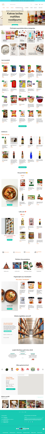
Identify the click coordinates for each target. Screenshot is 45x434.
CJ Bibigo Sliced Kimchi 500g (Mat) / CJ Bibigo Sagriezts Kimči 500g (39, 188)
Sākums (4, 7)
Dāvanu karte (40, 7)
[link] (7, 369)
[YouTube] (25, 412)
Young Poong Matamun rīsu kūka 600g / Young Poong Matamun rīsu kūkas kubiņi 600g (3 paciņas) (22, 292)
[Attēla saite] (9, 36)
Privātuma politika (19, 432)
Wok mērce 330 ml (21, 145)
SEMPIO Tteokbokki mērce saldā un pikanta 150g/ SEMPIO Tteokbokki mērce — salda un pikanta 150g (39, 292)
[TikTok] (24, 412)
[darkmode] (39, 4)
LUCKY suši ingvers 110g (22, 240)
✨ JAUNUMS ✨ (26, 7)
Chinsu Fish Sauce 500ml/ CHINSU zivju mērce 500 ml (39, 146)
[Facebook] (21, 412)
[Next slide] (43, 0)
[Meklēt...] (31, 4)
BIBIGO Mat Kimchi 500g (14, 104)
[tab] (19, 24)
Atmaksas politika (39, 432)
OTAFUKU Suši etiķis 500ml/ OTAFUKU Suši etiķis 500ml (22, 227)
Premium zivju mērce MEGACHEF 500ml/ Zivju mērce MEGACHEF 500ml (31, 160)
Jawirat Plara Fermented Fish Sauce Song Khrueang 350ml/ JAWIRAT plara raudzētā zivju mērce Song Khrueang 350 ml (22, 161)
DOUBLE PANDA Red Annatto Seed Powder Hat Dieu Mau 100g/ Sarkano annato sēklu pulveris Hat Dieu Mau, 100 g (31, 75)
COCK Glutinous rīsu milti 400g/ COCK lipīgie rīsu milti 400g (31, 188)
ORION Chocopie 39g (21, 104)
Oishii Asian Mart (23, 429)
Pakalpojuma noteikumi (26, 432)
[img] (22, 351)
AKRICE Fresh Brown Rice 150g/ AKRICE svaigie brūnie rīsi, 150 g (14, 74)
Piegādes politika (33, 432)
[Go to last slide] (2, 0)
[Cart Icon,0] (37, 4)
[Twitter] (19, 412)
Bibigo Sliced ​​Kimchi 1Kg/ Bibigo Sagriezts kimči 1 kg (40, 203)
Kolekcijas (12, 7)
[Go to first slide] (43, 369)
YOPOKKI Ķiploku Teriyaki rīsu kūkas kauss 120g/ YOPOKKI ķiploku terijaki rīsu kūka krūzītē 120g (31, 307)
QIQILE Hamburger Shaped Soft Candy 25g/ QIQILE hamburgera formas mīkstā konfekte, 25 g (22, 90)
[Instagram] (22, 412)
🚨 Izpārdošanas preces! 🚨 (19, 7)
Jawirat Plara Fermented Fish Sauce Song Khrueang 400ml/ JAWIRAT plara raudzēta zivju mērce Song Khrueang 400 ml (14, 161)
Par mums (35, 7)
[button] (21, 361)
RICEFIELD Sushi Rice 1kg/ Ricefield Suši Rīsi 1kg (31, 227)
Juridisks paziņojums (12, 432)
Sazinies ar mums (5, 420)
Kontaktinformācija (5, 432)
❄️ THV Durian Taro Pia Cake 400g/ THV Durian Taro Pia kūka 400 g (5, 105)
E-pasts (26, 417)
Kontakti (31, 7)
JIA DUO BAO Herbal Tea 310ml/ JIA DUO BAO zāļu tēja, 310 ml (14, 90)
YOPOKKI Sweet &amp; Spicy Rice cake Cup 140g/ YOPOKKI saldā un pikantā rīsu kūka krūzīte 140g (40, 307)
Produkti (7, 7)
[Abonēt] (43, 417)
